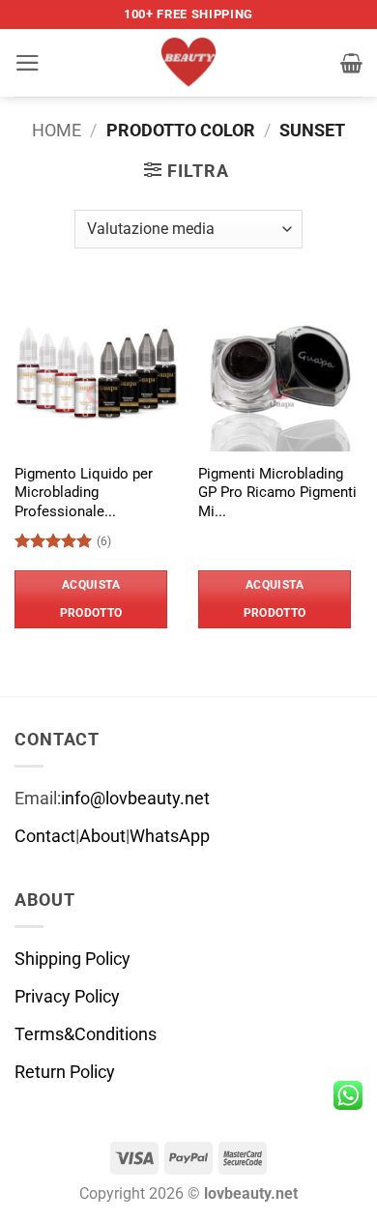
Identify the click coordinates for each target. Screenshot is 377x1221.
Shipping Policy (72, 959)
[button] (27, 63)
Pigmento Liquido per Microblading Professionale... (83, 492)
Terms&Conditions (85, 1034)
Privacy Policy (67, 996)
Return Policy (64, 1072)
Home (56, 130)
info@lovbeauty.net (135, 798)
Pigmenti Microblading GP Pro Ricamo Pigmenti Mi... (277, 492)
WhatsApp (170, 836)
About (102, 836)
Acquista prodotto (91, 599)
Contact (44, 836)
